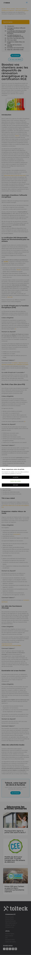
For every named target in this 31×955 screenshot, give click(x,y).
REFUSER (15, 485)
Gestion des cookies (15, 481)
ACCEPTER (15, 477)
